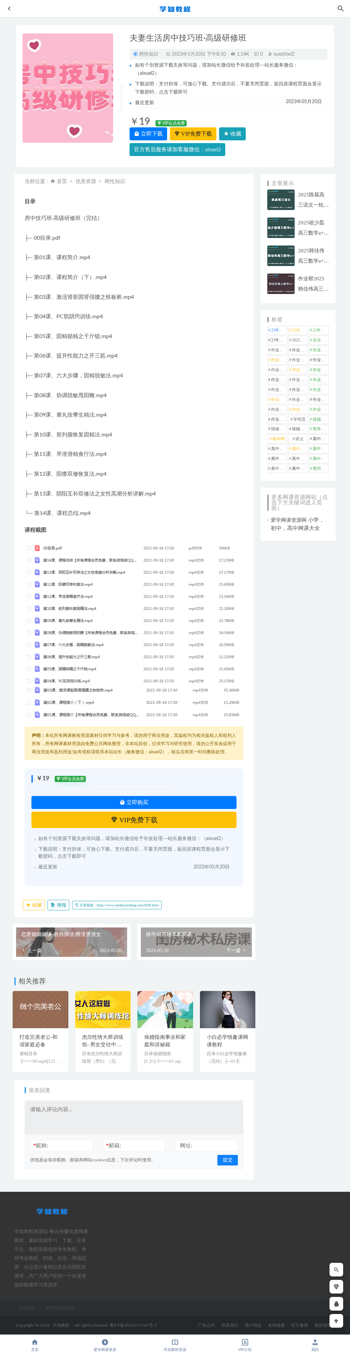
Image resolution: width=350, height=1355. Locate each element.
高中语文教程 (300, 468)
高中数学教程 (279, 458)
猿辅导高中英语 (300, 429)
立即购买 (136, 802)
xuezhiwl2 (283, 54)
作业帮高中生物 (300, 409)
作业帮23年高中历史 (300, 369)
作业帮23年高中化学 (279, 369)
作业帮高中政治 (300, 399)
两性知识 (148, 54)
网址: (186, 1145)
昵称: (40, 1145)
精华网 (278, 438)
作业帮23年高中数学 (279, 379)
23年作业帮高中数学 (300, 330)
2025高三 (300, 340)
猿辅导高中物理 (279, 429)
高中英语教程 (279, 468)
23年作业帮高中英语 (279, 340)
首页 (62, 181)
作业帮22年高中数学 (300, 350)
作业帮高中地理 (279, 399)
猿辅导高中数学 (321, 419)
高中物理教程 (300, 458)
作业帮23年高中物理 (300, 379)
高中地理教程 (300, 448)
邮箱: (113, 1145)
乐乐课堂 (321, 340)
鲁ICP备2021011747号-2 (133, 1325)
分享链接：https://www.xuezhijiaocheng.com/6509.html (119, 905)
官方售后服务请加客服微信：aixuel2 (177, 149)
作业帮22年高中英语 (300, 360)
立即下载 (151, 134)
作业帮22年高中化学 (279, 350)
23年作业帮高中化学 (279, 330)
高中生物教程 (321, 458)
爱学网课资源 (105, 1350)
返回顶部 (322, 1325)
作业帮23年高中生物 (321, 379)
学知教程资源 (175, 1350)
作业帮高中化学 (321, 389)
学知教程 (61, 1325)
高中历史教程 (279, 448)
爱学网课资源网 (289, 520)
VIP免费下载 (196, 134)
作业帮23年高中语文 (300, 389)
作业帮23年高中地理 (321, 369)
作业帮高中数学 (321, 399)
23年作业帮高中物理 (321, 330)
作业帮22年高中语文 (321, 360)
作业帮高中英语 (321, 409)
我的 (315, 1350)
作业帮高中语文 (279, 419)
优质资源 (86, 181)
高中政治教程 (321, 448)
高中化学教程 (321, 438)
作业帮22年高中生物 (279, 360)
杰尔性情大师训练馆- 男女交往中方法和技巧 (103, 1044)
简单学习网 (321, 429)
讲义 (299, 438)
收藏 (235, 134)
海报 (60, 905)
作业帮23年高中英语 (279, 389)
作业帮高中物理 (279, 409)
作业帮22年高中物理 (321, 350)
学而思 (299, 419)
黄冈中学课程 (321, 468)
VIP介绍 (245, 1350)
